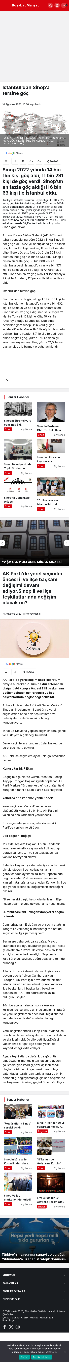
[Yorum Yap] (23, 161)
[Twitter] (11, 1326)
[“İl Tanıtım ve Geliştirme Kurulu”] (51, 1153)
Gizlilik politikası (41, 1357)
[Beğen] (6, 161)
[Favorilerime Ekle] (15, 161)
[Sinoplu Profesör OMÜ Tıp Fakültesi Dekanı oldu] (51, 419)
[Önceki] (2, 543)
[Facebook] (5, 1326)
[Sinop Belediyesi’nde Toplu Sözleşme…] (18, 457)
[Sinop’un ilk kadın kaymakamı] (51, 457)
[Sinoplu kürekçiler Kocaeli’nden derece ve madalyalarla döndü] (18, 1153)
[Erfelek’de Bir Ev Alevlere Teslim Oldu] (51, 1190)
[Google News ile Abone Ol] (14, 153)
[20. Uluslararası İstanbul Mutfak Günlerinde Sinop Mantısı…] (51, 494)
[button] (57, 5)
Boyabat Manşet (25, 5)
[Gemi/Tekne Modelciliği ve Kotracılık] (34, 543)
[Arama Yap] (50, 5)
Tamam (24, 1357)
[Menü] (6, 5)
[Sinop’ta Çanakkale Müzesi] (18, 494)
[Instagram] (18, 1326)
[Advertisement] (34, 46)
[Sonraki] (66, 543)
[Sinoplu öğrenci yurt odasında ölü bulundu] (18, 419)
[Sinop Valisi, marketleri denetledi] (18, 1190)
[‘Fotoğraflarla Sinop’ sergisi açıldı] (18, 1119)
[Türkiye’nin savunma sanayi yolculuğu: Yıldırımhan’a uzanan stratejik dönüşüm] (34, 1240)
